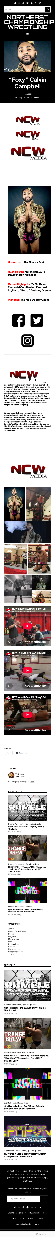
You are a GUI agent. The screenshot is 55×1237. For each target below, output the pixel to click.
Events (11, 824)
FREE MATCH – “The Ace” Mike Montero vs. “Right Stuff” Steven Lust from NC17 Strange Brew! (27, 869)
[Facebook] (15, 3)
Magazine (12, 936)
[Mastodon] (27, 3)
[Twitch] (40, 3)
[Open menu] (27, 33)
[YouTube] (32, 3)
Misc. (10, 941)
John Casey (27, 94)
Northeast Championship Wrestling (29, 22)
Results (29, 864)
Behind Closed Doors (17, 931)
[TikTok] (23, 3)
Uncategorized (14, 949)
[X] (36, 3)
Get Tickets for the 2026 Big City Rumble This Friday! (26, 828)
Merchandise (13, 939)
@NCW (11, 928)
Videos (36, 864)
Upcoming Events (33, 824)
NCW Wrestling (14, 832)
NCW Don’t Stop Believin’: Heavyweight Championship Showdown (25, 1155)
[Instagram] (19, 3)
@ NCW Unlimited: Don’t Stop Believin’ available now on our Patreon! (25, 910)
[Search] (47, 9)
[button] (14, 504)
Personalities (20, 824)
